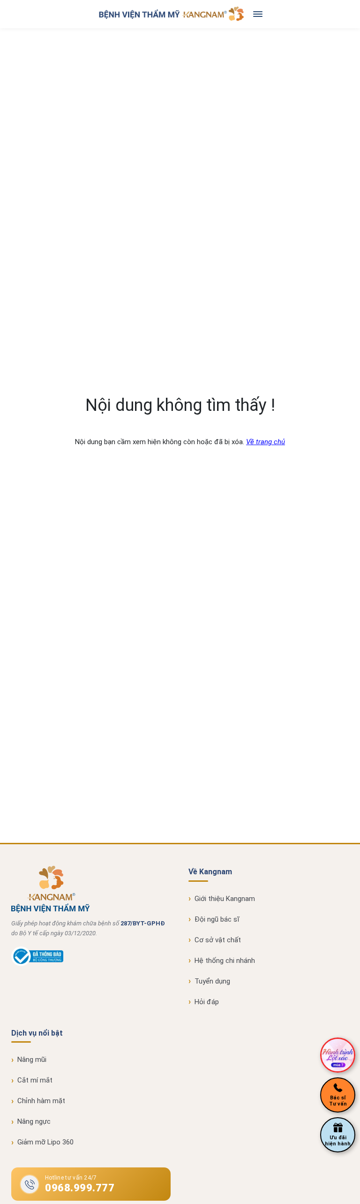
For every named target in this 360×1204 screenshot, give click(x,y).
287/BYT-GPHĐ (142, 923)
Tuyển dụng (212, 981)
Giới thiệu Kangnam (225, 898)
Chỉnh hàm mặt (41, 1101)
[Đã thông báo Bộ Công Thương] (37, 964)
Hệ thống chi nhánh (225, 960)
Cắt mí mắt (34, 1080)
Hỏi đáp (207, 1002)
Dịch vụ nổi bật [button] (37, 1033)
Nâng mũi (31, 1059)
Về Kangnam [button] (210, 871)
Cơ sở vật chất (218, 940)
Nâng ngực (34, 1121)
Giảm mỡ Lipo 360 (45, 1142)
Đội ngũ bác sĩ (217, 919)
